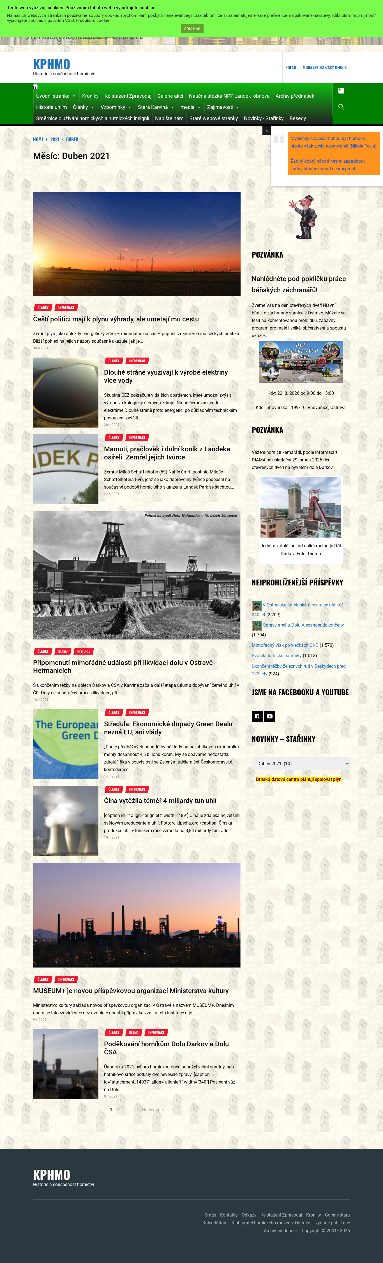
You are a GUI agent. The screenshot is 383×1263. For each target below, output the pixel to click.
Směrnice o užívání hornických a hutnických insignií (92, 118)
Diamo (63, 651)
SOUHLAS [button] (192, 29)
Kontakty (229, 1215)
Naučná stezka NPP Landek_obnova (229, 96)
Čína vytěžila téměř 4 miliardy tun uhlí (160, 801)
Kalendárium (215, 1222)
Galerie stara (337, 1215)
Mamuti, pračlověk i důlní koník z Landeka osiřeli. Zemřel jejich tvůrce (167, 453)
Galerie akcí (170, 96)
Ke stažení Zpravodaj (128, 96)
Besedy (298, 118)
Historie (83, 651)
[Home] (35, 87)
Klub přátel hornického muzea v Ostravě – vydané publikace (291, 1222)
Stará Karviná (153, 107)
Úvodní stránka (53, 96)
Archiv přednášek (295, 96)
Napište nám (169, 118)
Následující (153, 1109)
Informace (66, 307)
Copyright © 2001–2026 (326, 1230)
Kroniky (90, 96)
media (188, 107)
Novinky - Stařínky (264, 118)
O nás (210, 1215)
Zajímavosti (220, 107)
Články (80, 107)
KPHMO (51, 64)
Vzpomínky (113, 107)
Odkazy (249, 1215)
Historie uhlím (51, 107)
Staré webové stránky (214, 118)
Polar (290, 67)
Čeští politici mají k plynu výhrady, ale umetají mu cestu (116, 319)
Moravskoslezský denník (325, 67)
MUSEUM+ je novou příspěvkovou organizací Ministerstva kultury (131, 991)
